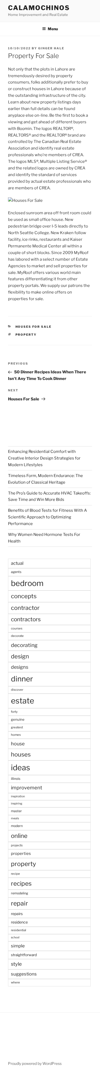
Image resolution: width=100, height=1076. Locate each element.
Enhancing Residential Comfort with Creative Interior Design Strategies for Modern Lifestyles (44, 458)
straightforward (24, 955)
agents (16, 572)
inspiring (16, 803)
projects (17, 845)
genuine (18, 719)
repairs (17, 913)
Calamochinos (39, 8)
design (20, 656)
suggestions (24, 974)
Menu (53, 29)
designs (19, 667)
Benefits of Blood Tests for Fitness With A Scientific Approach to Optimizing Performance (47, 517)
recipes (21, 883)
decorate (17, 636)
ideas (20, 767)
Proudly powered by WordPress (35, 1063)
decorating (24, 645)
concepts (24, 596)
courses (16, 628)
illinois (15, 779)
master (16, 811)
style (16, 964)
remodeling (19, 893)
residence (19, 922)
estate (22, 700)
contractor (25, 607)
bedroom (27, 583)
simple (18, 945)
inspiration (18, 796)
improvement (26, 788)
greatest (17, 727)
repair (19, 903)
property (26, 334)
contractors (26, 619)
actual (17, 563)
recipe (15, 874)
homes (16, 735)
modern (17, 826)
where (15, 982)
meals (15, 818)
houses (21, 754)
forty (14, 712)
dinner (22, 678)
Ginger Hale (51, 48)
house (18, 743)
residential (18, 930)
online (19, 835)
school (15, 937)
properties (21, 853)
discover (17, 690)
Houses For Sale (33, 327)
